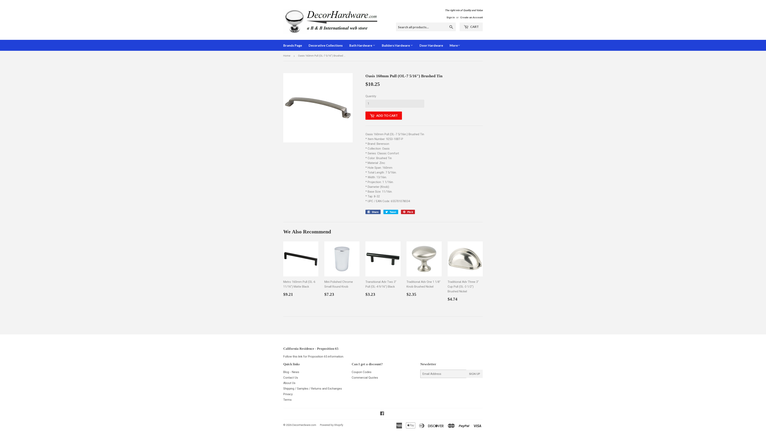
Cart (474, 26)
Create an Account (471, 17)
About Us (289, 383)
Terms (287, 400)
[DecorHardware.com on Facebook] (382, 414)
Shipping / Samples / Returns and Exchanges (312, 388)
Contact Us (290, 377)
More (454, 45)
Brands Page (292, 45)
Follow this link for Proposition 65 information (313, 356)
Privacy (288, 394)
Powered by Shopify (331, 424)
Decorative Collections (326, 45)
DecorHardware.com (304, 424)
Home (286, 55)
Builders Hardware (396, 45)
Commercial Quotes (365, 377)
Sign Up (474, 373)
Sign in (450, 17)
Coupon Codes (361, 372)
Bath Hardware (361, 45)
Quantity (370, 96)
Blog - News (291, 372)
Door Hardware (431, 45)
